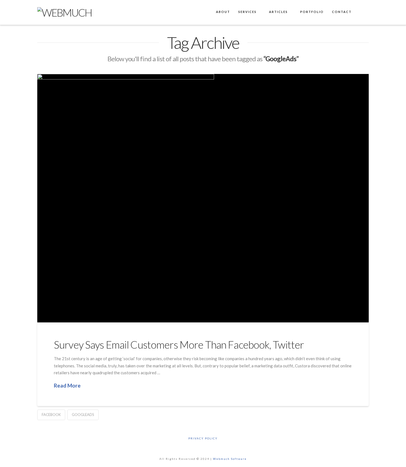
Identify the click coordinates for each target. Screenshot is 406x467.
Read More (67, 385)
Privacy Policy (203, 438)
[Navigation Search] (362, 12)
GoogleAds (83, 414)
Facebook (51, 414)
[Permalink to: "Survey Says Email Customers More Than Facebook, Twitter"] (203, 198)
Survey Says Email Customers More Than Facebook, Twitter (179, 344)
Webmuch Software (230, 458)
